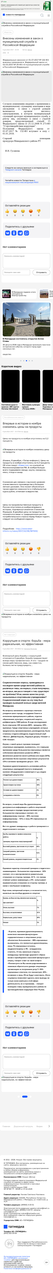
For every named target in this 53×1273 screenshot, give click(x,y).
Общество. (8, 32)
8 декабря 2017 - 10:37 (11, 431)
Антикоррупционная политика (17, 1256)
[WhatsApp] (26, 233)
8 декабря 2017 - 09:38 (11, 649)
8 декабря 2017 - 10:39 (11, 49)
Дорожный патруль (23, 1126)
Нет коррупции (9, 635)
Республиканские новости (13, 417)
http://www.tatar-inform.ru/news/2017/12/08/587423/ (20, 529)
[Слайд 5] (32, 360)
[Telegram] (20, 233)
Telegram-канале (13, 169)
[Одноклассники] (13, 233)
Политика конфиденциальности (17, 1268)
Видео (39, 1126)
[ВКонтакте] (7, 233)
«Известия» (23, 465)
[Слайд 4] (29, 360)
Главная (6, 1126)
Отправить (41, 272)
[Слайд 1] (20, 360)
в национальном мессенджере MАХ (21, 181)
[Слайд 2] (23, 360)
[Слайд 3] (26, 360)
